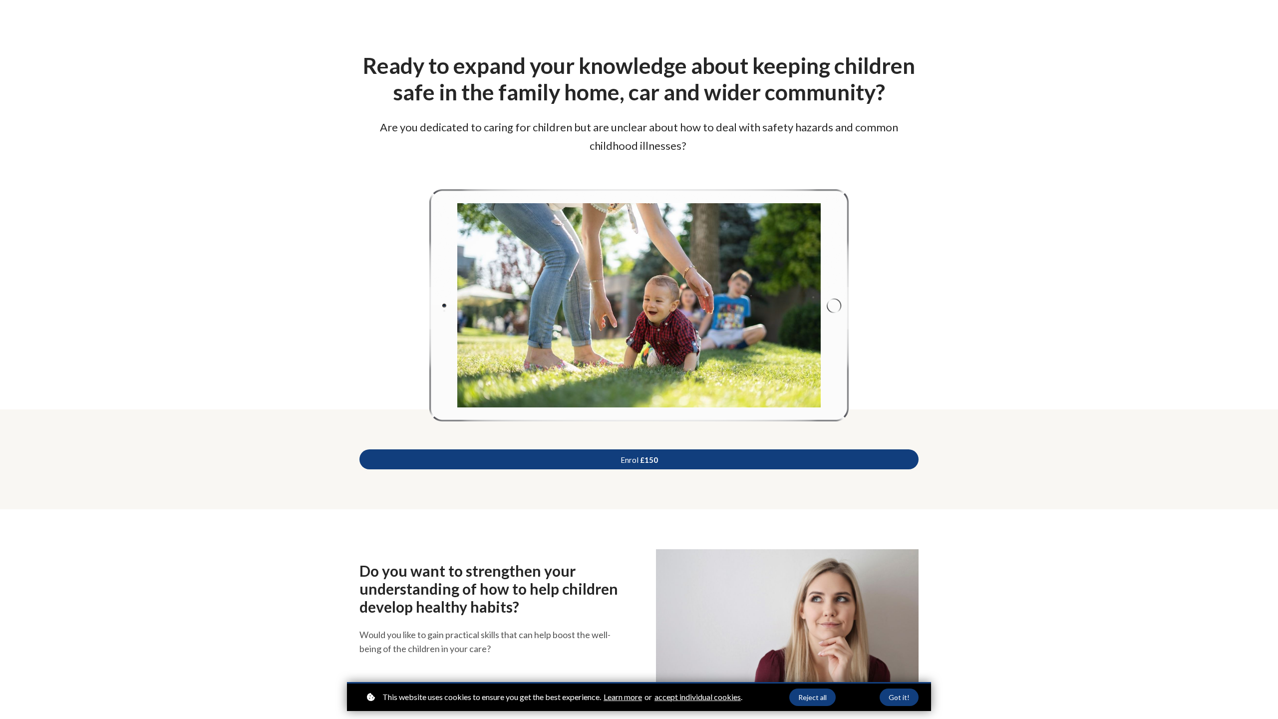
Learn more (623, 697)
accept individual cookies (697, 697)
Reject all (812, 697)
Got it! (899, 697)
